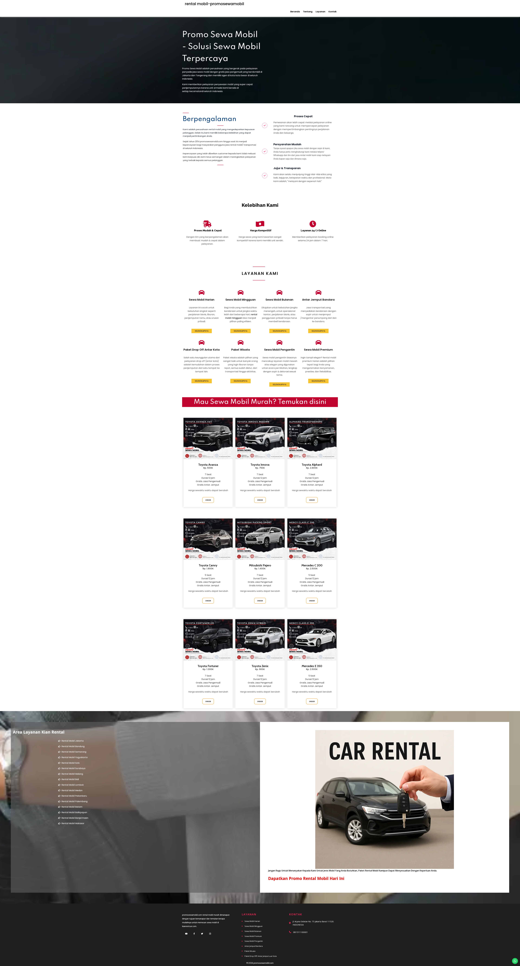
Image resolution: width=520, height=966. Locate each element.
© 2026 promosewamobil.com (260, 963)
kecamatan (195, 91)
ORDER (208, 500)
